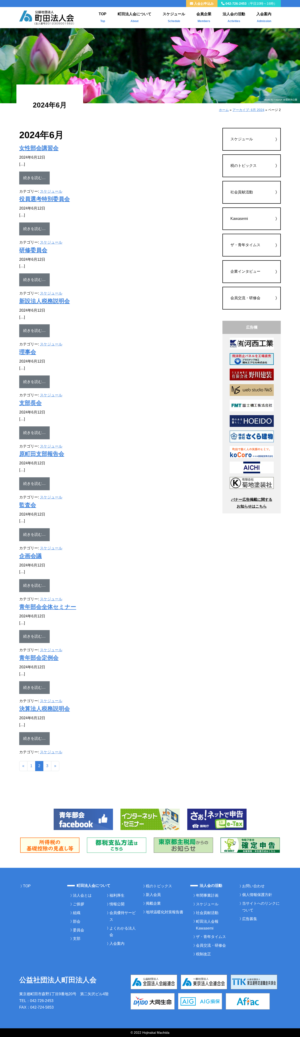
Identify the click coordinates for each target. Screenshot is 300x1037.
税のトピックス (243, 166)
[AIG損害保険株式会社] (200, 1001)
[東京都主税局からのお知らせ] (183, 845)
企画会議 (30, 556)
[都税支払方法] (116, 845)
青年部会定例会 (39, 657)
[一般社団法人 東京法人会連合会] (204, 982)
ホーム (224, 110)
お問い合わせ (253, 886)
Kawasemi (239, 219)
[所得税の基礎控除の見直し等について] (49, 845)
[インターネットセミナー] (150, 819)
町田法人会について (134, 17)
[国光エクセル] (252, 359)
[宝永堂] (252, 421)
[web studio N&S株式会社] (252, 390)
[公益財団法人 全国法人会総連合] (154, 982)
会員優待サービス (122, 916)
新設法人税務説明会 (44, 301)
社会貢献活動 (241, 192)
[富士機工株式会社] (252, 405)
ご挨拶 (78, 904)
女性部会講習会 (39, 148)
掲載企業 (153, 903)
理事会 (27, 352)
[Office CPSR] (252, 452)
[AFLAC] (248, 1001)
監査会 (27, 505)
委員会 (78, 930)
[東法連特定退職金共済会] (254, 982)
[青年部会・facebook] (83, 819)
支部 (76, 939)
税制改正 (203, 954)
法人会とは (82, 895)
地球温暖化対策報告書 (164, 912)
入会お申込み (203, 3)
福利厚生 (116, 895)
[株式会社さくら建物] (252, 436)
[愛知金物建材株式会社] (252, 467)
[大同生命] (153, 1001)
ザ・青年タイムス (245, 245)
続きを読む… (36, 178)
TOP (102, 17)
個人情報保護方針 (257, 895)
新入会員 (153, 895)
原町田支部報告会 (41, 454)
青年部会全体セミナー (47, 607)
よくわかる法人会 (122, 931)
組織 (76, 913)
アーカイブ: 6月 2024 (248, 110)
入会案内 (263, 17)
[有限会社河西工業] (252, 343)
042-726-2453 (251, 3)
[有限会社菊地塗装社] (252, 483)
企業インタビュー (245, 271)
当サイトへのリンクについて (261, 906)
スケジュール (174, 17)
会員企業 (203, 17)
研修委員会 (33, 250)
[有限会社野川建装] (252, 374)
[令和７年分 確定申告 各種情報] (250, 845)
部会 (76, 921)
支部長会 (30, 403)
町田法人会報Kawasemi (207, 924)
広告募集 (249, 919)
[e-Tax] (217, 819)
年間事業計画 (207, 895)
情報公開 (116, 904)
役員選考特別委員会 (44, 199)
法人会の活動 (234, 17)
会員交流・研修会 (245, 298)
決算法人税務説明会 (44, 708)
